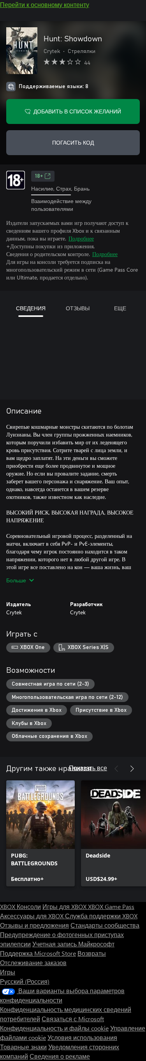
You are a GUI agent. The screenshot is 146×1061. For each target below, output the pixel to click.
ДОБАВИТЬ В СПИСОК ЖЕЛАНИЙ (77, 111)
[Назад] (116, 768)
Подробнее (81, 238)
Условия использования (82, 1037)
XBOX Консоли (20, 906)
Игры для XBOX (65, 906)
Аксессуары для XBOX (32, 916)
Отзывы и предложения (34, 925)
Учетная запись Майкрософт (73, 944)
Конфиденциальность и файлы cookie (54, 1028)
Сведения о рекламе (60, 1056)
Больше (16, 580)
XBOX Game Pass (111, 906)
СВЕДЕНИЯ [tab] (31, 308)
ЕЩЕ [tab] (120, 308)
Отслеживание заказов (33, 962)
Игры (7, 972)
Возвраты (91, 953)
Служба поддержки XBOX (101, 916)
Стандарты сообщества (104, 925)
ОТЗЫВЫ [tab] (78, 308)
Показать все (88, 768)
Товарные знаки (23, 1047)
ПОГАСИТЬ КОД (73, 142)
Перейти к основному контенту (44, 4)
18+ (39, 176)
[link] (40, 833)
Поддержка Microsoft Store (38, 953)
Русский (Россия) (24, 981)
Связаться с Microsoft (73, 1019)
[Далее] (132, 768)
